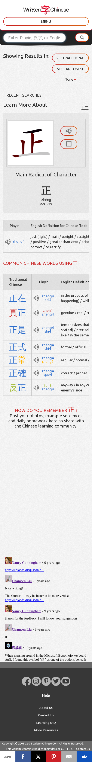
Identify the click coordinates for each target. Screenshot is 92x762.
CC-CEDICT (68, 748)
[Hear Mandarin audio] (68, 131)
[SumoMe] (84, 756)
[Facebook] (23, 756)
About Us (46, 708)
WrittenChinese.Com (45, 743)
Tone (69, 79)
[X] (38, 756)
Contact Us (46, 715)
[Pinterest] (53, 756)
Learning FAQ (46, 722)
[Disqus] (46, 499)
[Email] (69, 756)
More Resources (46, 730)
